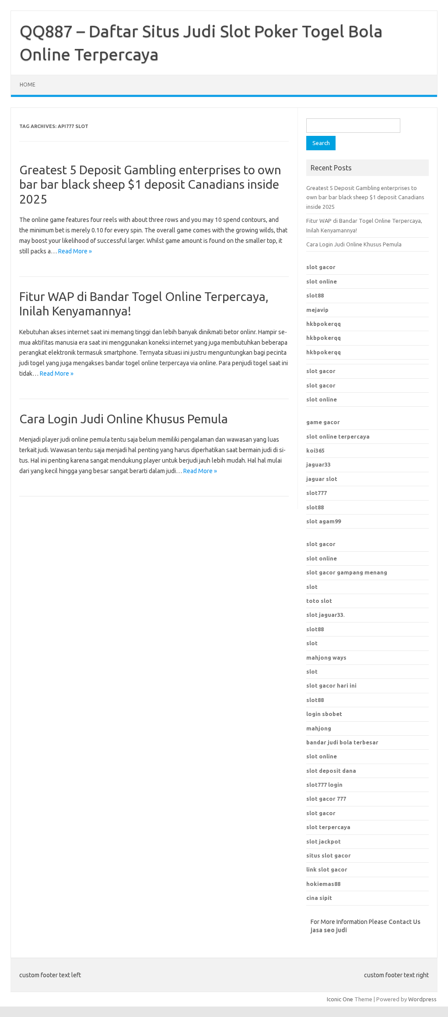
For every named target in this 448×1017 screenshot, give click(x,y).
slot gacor (321, 267)
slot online (321, 281)
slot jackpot (323, 841)
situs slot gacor (328, 855)
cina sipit (319, 898)
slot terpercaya (328, 827)
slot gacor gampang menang (346, 572)
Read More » (75, 251)
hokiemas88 (323, 884)
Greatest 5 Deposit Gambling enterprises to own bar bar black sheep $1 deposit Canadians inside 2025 (150, 184)
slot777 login (324, 785)
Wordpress (422, 999)
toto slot (319, 601)
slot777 (316, 493)
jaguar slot (321, 479)
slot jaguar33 (324, 615)
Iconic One (340, 999)
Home (27, 84)
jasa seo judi (329, 930)
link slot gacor (326, 869)
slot (312, 587)
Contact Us (404, 921)
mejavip (317, 310)
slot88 (315, 295)
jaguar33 (318, 464)
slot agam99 (323, 521)
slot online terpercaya (338, 436)
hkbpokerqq (323, 324)
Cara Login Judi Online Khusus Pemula (123, 418)
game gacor (323, 422)
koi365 (315, 450)
